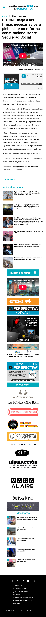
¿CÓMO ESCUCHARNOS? (20, 592)
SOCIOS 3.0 (16, 595)
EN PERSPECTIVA (18, 586)
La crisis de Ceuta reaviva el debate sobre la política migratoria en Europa (28, 258)
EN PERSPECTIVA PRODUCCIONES (23, 598)
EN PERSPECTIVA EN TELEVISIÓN (22, 601)
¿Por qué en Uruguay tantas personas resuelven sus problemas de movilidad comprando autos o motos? (27, 206)
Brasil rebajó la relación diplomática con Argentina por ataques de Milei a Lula (27, 245)
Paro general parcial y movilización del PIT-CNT (28, 232)
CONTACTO (16, 604)
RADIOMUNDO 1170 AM (20, 589)
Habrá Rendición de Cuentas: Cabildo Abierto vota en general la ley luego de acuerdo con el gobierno (27, 193)
